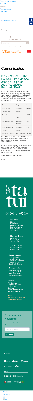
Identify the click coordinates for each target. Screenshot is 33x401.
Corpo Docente (15, 229)
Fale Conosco (12, 283)
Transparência (6, 394)
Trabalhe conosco (14, 291)
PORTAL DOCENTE (16, 37)
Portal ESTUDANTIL (16, 39)
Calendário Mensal (16, 248)
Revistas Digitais (15, 240)
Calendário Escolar (15, 262)
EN (10, 46)
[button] (9, 20)
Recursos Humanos (15, 273)
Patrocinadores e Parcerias (16, 297)
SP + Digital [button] (4, 11)
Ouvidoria (11, 288)
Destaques (13, 238)
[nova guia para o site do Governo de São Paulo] (5, 9)
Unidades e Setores (16, 225)
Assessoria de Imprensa (15, 290)
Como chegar (12, 286)
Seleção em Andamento (16, 261)
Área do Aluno (14, 241)
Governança (14, 224)
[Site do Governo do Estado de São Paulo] (8, 1)
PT (15, 46)
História (12, 222)
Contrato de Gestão (15, 270)
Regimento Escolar (16, 227)
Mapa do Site (14, 249)
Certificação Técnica (15, 264)
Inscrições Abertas (15, 259)
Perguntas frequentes (14, 285)
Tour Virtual (14, 230)
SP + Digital (3, 4)
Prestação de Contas (15, 272)
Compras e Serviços (15, 275)
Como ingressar (14, 257)
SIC (4, 397)
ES (20, 46)
